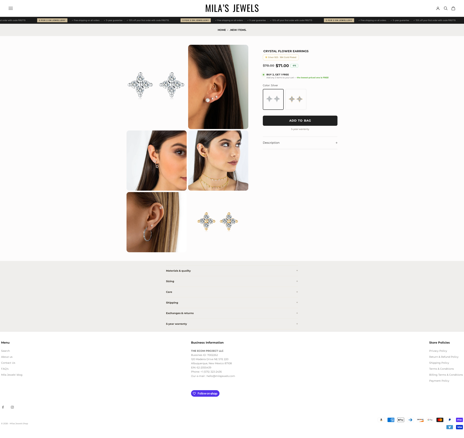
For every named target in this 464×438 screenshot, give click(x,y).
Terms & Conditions (441, 368)
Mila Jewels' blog (11, 374)
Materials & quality (178, 270)
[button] (157, 87)
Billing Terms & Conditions (446, 374)
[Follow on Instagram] (12, 407)
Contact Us (8, 362)
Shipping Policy (439, 362)
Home (222, 30)
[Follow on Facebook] (3, 407)
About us (7, 356)
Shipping (172, 302)
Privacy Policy (438, 350)
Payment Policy (439, 380)
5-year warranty (176, 323)
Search (5, 350)
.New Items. (238, 30)
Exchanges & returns (180, 313)
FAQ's (5, 368)
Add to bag (300, 120)
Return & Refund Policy (444, 356)
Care (169, 292)
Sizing (170, 281)
